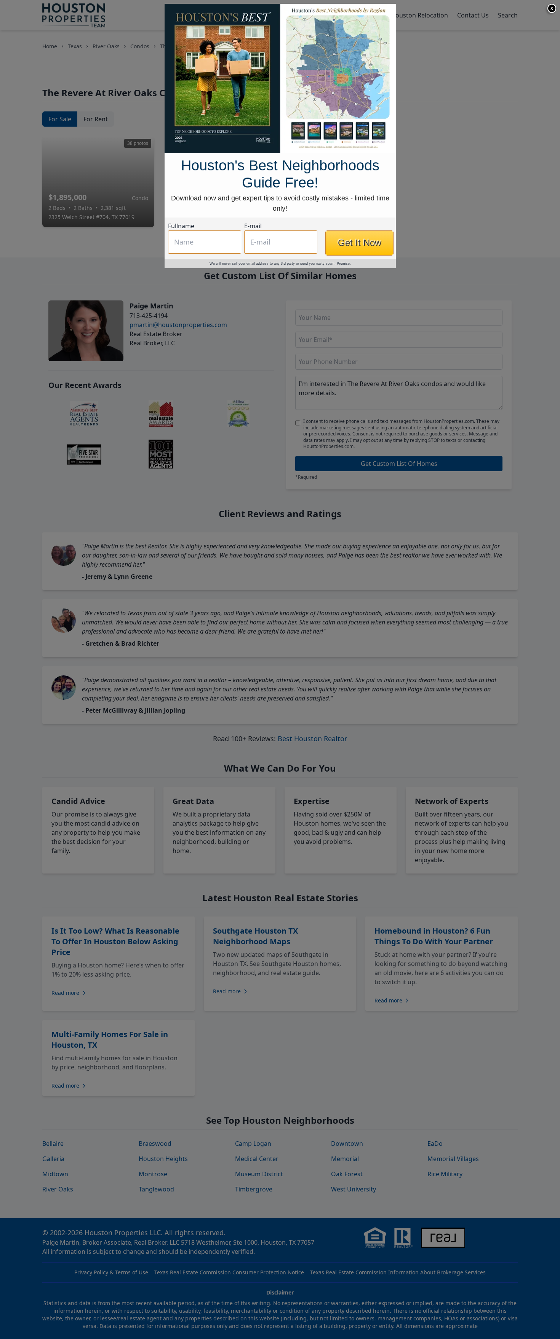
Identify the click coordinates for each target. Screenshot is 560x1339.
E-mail (253, 226)
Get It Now (359, 243)
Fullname (181, 226)
